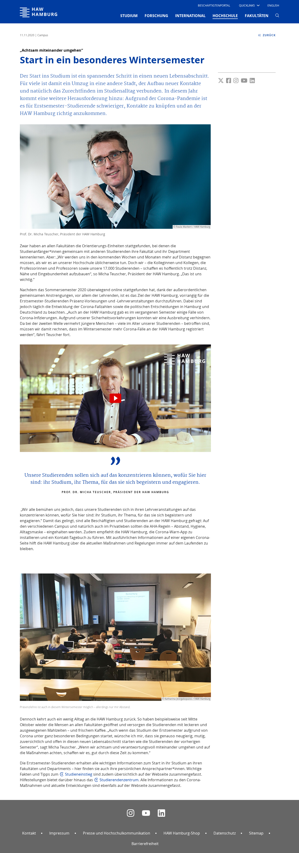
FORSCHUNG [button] (156, 15)
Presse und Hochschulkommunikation (116, 833)
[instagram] (130, 813)
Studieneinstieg (78, 774)
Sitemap (256, 833)
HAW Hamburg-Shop (182, 833)
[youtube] (146, 813)
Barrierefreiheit (145, 843)
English (273, 5)
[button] (249, 5)
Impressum (59, 833)
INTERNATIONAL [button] (190, 15)
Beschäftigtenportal (214, 5)
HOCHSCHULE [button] (225, 15)
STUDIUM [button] (129, 15)
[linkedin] (161, 813)
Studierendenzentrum (119, 779)
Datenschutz (225, 833)
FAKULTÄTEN (256, 15)
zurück (269, 35)
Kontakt (29, 833)
